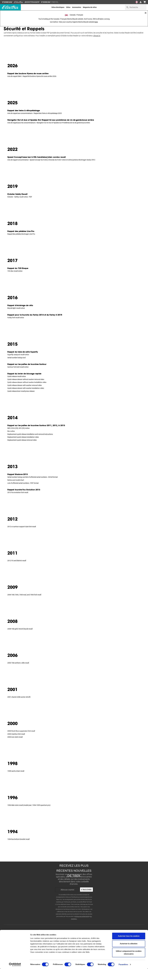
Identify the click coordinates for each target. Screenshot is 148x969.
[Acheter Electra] (18, 2)
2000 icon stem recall (15, 737)
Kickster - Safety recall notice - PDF (19, 197)
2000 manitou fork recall (16, 734)
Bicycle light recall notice (16, 308)
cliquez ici (96, 36)
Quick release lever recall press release (20, 391)
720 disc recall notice (14, 271)
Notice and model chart (15, 480)
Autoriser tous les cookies (128, 936)
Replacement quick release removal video (22, 440)
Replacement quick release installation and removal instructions (30, 434)
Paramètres (123, 964)
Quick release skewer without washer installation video (26, 382)
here (96, 22)
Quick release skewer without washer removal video (25, 379)
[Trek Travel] (50, 2)
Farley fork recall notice (15, 318)
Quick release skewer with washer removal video (24, 385)
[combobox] (135, 7)
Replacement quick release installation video (23, 437)
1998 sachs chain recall (15, 771)
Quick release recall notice (16, 376)
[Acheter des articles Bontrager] (32, 2)
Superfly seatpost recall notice (18, 355)
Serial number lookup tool (16, 358)
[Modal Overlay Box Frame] (74, 891)
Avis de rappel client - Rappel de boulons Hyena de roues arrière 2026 (31, 76)
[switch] (68, 964)
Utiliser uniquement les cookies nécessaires (129, 952)
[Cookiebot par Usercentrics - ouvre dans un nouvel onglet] (15, 964)
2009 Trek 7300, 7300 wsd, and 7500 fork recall (24, 595)
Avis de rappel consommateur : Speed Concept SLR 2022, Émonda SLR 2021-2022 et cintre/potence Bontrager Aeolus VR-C (51, 160)
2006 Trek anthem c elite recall (18, 663)
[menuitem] (58, 7)
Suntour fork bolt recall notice (17, 367)
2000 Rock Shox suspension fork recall (21, 731)
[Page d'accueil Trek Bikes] (7, 2)
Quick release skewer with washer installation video (25, 388)
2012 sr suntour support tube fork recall (21, 526)
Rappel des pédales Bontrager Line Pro (21, 234)
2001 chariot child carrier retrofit (19, 697)
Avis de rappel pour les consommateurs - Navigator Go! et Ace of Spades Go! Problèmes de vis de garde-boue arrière (48, 123)
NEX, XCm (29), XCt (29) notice (18, 428)
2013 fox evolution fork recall (17, 492)
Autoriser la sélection (128, 944)
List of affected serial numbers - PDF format (23, 483)
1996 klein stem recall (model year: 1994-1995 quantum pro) (28, 805)
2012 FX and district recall (16, 560)
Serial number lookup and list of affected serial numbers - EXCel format (32, 477)
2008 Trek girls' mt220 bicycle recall (19, 629)
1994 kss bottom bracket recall (18, 839)
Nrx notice (11, 431)
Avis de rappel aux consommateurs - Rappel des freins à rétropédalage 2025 (34, 113)
